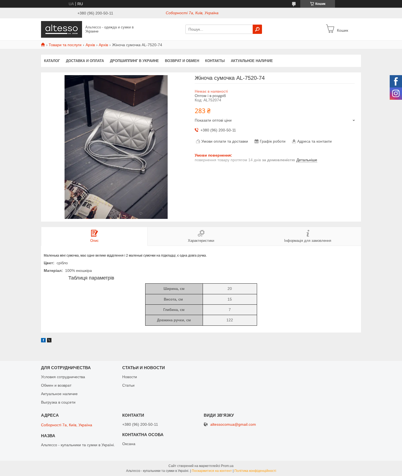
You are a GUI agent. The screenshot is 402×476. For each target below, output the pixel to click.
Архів (90, 45)
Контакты (215, 61)
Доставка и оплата (85, 61)
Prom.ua (227, 466)
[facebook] (43, 341)
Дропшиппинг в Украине (134, 61)
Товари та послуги (65, 45)
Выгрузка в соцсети (58, 402)
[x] (49, 341)
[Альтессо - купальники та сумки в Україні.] (61, 29)
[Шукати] (257, 29)
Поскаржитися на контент (212, 471)
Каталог (52, 61)
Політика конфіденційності (255, 471)
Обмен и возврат (56, 385)
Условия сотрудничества (63, 377)
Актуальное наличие (252, 61)
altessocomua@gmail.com (233, 424)
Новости (129, 377)
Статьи (128, 385)
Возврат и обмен (182, 61)
